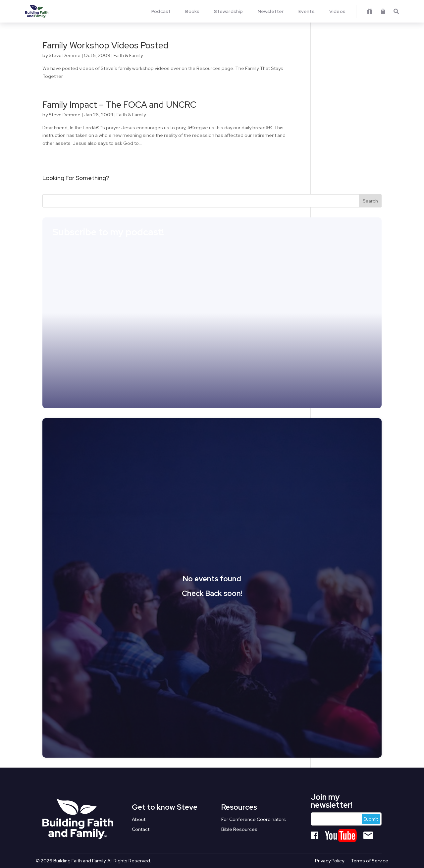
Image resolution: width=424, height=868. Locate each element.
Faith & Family (128, 55)
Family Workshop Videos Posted (105, 45)
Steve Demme (64, 55)
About (138, 819)
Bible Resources (239, 829)
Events (306, 11)
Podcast (161, 11)
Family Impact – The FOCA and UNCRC (119, 104)
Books (192, 11)
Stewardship (228, 11)
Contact (140, 829)
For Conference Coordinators (253, 819)
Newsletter (271, 11)
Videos (337, 11)
